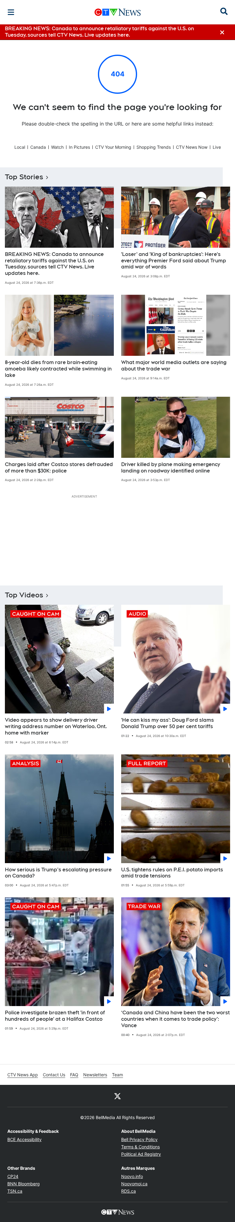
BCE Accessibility (24, 1139)
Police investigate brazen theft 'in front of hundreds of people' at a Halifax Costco (55, 1016)
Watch (57, 147)
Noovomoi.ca (134, 1183)
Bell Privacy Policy (139, 1139)
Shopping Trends (153, 147)
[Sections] (11, 12)
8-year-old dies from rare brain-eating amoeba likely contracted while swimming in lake (58, 368)
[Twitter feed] (117, 1096)
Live (217, 147)
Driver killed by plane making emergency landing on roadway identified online (170, 467)
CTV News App (22, 1074)
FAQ (74, 1074)
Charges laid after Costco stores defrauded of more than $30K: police (59, 467)
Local (19, 147)
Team (117, 1074)
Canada (38, 147)
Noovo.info (132, 1176)
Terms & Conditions (140, 1146)
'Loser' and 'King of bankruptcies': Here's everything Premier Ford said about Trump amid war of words (173, 260)
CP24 (12, 1176)
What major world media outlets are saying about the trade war (173, 365)
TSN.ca (14, 1191)
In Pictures (79, 147)
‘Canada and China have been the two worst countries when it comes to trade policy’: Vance (175, 1019)
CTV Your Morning (113, 147)
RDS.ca (128, 1191)
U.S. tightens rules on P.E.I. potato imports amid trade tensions (172, 873)
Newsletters (95, 1074)
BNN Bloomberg (23, 1183)
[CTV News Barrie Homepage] (118, 12)
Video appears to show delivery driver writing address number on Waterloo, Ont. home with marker (56, 726)
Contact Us (54, 1074)
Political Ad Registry (141, 1154)
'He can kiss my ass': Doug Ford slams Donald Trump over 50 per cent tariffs (167, 723)
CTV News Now (191, 147)
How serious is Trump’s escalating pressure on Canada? (58, 873)
